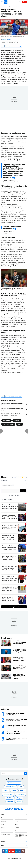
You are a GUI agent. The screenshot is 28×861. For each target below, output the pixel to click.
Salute (19, 801)
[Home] (1, 6)
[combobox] (14, 773)
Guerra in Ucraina (10, 786)
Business (3, 821)
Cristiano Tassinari (6, 39)
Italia (21, 786)
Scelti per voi (7, 638)
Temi (2, 814)
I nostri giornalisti (5, 834)
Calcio (19, 424)
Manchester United (8, 424)
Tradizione (10, 797)
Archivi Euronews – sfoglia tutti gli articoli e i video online (21, 835)
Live (24, 1)
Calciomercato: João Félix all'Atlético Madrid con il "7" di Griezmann (10, 414)
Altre (2, 845)
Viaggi (2, 827)
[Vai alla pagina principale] (5, 2)
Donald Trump (20, 794)
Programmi (17, 830)
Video (2, 830)
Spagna (19, 797)
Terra (16, 821)
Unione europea (8, 794)
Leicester (16, 420)
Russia (5, 790)
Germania (10, 801)
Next (2, 824)
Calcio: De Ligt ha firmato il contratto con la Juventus (12, 409)
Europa (3, 817)
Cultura (17, 827)
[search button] (25, 773)
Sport (10, 6)
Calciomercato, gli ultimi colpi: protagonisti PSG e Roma (12, 404)
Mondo (16, 817)
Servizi (3, 841)
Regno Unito (15, 6)
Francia (14, 790)
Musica (22, 790)
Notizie (5, 6)
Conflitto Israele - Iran (14, 783)
